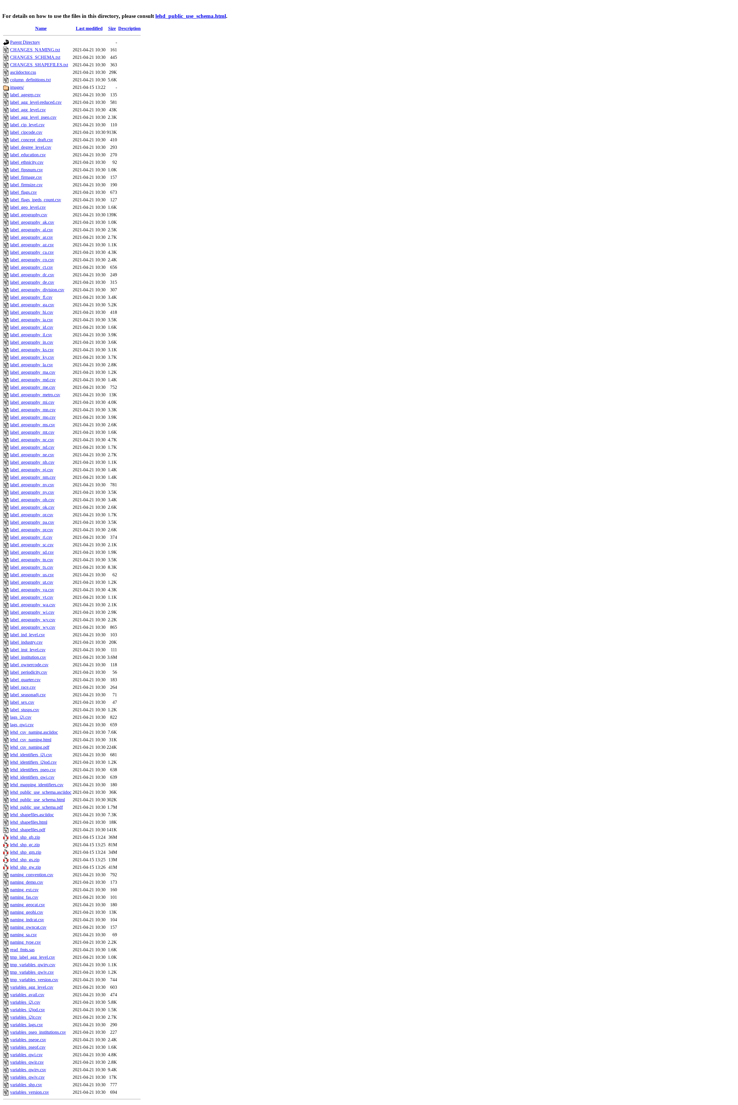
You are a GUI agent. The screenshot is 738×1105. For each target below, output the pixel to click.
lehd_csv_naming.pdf (29, 747)
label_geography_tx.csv (31, 567)
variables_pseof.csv (28, 1047)
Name (41, 28)
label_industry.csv (26, 642)
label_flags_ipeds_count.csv (35, 199)
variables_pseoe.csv (28, 1039)
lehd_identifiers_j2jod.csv (33, 762)
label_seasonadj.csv (28, 694)
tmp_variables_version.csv (34, 979)
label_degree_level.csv (30, 147)
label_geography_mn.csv (33, 409)
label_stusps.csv (24, 709)
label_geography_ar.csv (31, 237)
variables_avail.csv (27, 994)
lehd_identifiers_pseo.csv (33, 769)
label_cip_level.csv (27, 124)
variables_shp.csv (26, 1084)
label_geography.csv (28, 214)
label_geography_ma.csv (32, 372)
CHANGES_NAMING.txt (35, 49)
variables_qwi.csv (26, 1054)
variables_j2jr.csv (26, 1017)
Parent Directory (25, 42)
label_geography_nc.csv (32, 439)
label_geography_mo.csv (33, 417)
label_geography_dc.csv (32, 274)
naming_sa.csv (23, 934)
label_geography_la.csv (31, 364)
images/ (17, 87)
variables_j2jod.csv (27, 1009)
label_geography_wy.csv (32, 627)
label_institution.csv (28, 657)
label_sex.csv (22, 702)
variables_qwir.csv (27, 1062)
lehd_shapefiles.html (28, 822)
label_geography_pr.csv (31, 529)
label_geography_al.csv (31, 229)
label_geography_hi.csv (31, 312)
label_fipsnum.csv (26, 169)
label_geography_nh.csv (32, 462)
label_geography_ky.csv (32, 357)
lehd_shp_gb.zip (25, 837)
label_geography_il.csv (31, 334)
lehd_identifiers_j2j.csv (31, 754)
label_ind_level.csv (27, 634)
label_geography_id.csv (31, 327)
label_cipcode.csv (26, 132)
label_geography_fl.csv (31, 297)
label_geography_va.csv (32, 589)
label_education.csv (28, 154)
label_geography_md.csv (33, 379)
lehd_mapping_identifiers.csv (36, 784)
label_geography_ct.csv (31, 267)
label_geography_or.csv (31, 514)
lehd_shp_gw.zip (25, 867)
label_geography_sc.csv (32, 544)
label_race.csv (23, 687)
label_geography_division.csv (37, 289)
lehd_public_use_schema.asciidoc (40, 792)
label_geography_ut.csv (31, 582)
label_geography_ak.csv (32, 222)
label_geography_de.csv (32, 282)
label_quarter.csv (25, 679)
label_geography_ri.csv (31, 537)
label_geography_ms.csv (32, 424)
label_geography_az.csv (32, 244)
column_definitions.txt (30, 79)
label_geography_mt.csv (32, 432)
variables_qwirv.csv (28, 1069)
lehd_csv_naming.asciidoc (34, 732)
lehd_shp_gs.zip (24, 859)
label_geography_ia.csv (31, 319)
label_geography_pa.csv (32, 522)
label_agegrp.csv (25, 94)
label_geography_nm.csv (33, 477)
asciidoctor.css (23, 72)
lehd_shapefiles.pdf (27, 829)
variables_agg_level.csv (31, 987)
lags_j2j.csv (20, 717)
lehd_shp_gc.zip (25, 844)
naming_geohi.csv (26, 912)
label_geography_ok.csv (32, 507)
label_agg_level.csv (28, 109)
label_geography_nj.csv (31, 469)
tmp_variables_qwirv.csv (32, 964)
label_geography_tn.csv (31, 559)
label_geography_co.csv (32, 259)
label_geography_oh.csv (32, 499)
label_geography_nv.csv (32, 484)
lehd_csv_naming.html (30, 739)
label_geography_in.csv (31, 342)
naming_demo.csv (26, 882)
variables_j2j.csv (25, 1002)
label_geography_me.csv (32, 387)
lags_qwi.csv (22, 724)
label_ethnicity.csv (27, 162)
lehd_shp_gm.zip (25, 852)
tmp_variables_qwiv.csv (32, 972)
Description (129, 28)
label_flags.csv (23, 192)
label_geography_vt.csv (31, 597)
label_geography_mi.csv (32, 402)
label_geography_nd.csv (32, 447)
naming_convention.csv (31, 874)
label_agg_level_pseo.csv (33, 117)
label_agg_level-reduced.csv (36, 102)
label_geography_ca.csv (32, 252)
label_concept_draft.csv (31, 139)
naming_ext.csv (24, 889)
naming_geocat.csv (27, 904)
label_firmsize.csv (26, 184)
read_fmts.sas (22, 949)
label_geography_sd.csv (32, 552)
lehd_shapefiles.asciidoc (32, 814)
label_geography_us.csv (32, 574)
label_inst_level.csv (28, 649)
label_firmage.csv (26, 177)
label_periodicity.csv (28, 672)
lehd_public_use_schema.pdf (36, 807)
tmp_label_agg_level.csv (32, 957)
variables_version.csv (29, 1092)
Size (112, 28)
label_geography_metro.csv (35, 394)
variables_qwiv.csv (27, 1077)
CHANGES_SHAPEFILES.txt (39, 64)
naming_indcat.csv (27, 919)
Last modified (89, 28)
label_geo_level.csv (28, 207)
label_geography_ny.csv (32, 492)
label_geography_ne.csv (32, 454)
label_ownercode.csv (29, 664)
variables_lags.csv (26, 1024)
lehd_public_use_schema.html (190, 16)
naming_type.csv (25, 942)
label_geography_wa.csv (32, 604)
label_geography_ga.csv (32, 304)
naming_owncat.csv (28, 927)
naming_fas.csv (24, 897)
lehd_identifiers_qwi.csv (32, 777)
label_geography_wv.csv (32, 619)
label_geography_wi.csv (32, 612)
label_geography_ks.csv (32, 349)
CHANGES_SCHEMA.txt (35, 57)
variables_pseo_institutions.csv (38, 1032)
